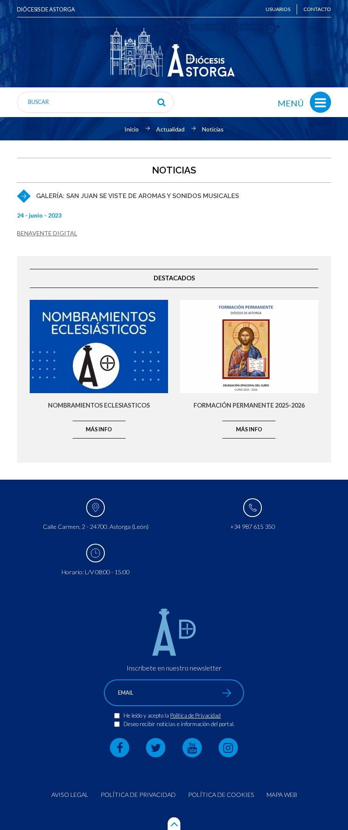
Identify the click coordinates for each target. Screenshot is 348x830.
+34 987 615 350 (252, 526)
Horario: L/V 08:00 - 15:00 (95, 572)
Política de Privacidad (195, 715)
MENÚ (291, 103)
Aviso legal (69, 794)
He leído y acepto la (146, 715)
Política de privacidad (138, 794)
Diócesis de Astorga (46, 9)
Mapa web (282, 794)
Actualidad (170, 129)
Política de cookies (221, 794)
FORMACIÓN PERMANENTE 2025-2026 (249, 405)
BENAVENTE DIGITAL (47, 233)
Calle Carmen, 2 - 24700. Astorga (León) (96, 526)
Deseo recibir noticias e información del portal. (179, 724)
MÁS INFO (99, 429)
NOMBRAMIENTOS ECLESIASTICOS (99, 405)
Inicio (131, 129)
